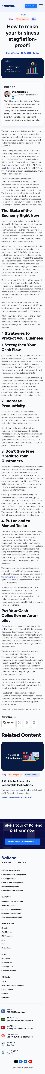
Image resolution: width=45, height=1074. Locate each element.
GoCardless (6, 948)
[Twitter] (19, 724)
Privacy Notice (7, 989)
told (34, 305)
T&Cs (3, 981)
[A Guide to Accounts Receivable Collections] (22, 756)
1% (32, 241)
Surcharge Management (11, 913)
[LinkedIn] (34, 724)
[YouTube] (30, 1061)
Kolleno (4, 626)
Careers (4, 993)
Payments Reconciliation (11, 909)
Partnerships (6, 963)
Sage (3, 944)
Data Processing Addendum (12, 985)
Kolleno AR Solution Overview (21, 841)
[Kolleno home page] (9, 857)
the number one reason (11, 577)
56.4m (20, 497)
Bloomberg (23, 540)
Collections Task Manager (12, 890)
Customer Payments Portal (12, 901)
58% (35, 481)
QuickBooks (6, 932)
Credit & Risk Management (12, 882)
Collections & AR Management (14, 874)
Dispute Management (10, 886)
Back (23, 15)
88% (29, 436)
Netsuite (4, 928)
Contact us (6, 997)
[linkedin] (13, 97)
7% (19, 227)
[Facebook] (27, 724)
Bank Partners (7, 967)
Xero (3, 940)
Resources (5, 959)
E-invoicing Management (11, 917)
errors (23, 439)
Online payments (8, 905)
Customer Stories (8, 971)
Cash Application (8, 878)
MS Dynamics (7, 936)
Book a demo (30, 6)
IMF (8, 168)
